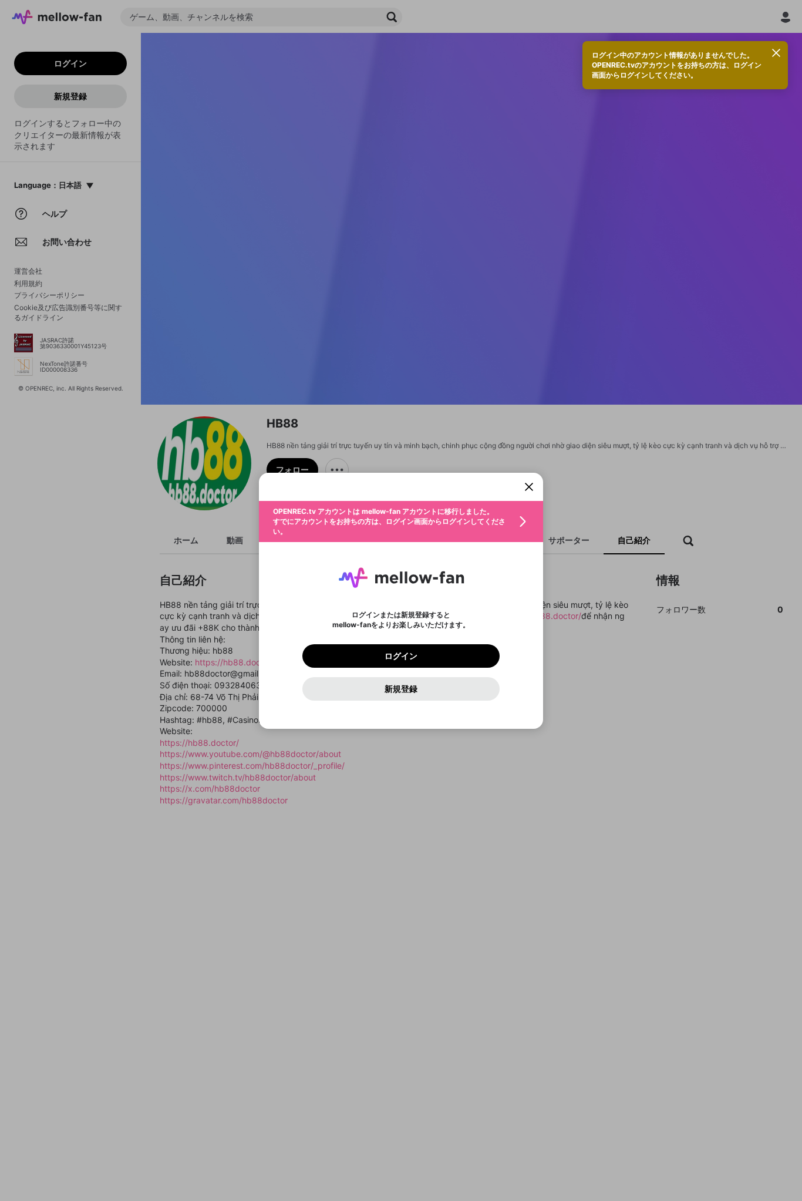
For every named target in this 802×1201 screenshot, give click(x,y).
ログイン (401, 656)
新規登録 (401, 689)
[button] (401, 521)
